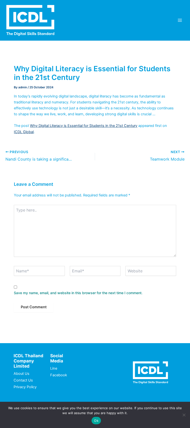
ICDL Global (24, 132)
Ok (96, 421)
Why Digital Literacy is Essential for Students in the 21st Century (83, 125)
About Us (21, 373)
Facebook (58, 375)
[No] (183, 414)
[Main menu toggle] (180, 20)
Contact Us (23, 380)
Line (53, 368)
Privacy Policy (25, 387)
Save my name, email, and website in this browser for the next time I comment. (78, 293)
